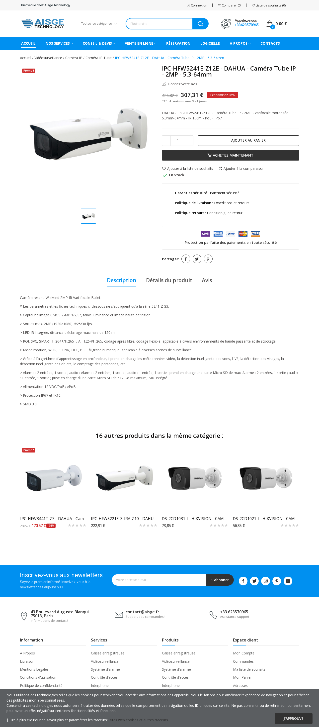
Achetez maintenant (233, 155)
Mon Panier (242, 677)
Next (307, 488)
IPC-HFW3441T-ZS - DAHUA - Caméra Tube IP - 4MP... (53, 518)
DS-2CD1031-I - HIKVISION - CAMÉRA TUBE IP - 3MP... (195, 518)
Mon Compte (243, 653)
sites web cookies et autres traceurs (139, 720)
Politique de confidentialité (41, 685)
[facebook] (243, 581)
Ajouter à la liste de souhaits (190, 168)
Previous (11, 488)
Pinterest (208, 259)
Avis (207, 280)
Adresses (240, 685)
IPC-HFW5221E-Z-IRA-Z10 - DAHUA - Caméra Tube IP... (124, 518)
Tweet (197, 259)
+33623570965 (247, 25)
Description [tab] (121, 280)
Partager (185, 259)
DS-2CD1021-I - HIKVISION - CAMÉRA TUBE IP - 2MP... (266, 518)
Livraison (27, 661)
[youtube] (288, 581)
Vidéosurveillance (105, 661)
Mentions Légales (34, 669)
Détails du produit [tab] (169, 280)
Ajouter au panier (248, 140)
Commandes (243, 661)
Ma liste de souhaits (249, 669)
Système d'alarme (105, 669)
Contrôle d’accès (104, 677)
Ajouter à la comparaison (244, 168)
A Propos (27, 653)
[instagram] (265, 581)
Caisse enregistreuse (107, 653)
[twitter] (254, 581)
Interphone (100, 685)
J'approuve (294, 718)
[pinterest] (276, 581)
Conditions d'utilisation (38, 677)
